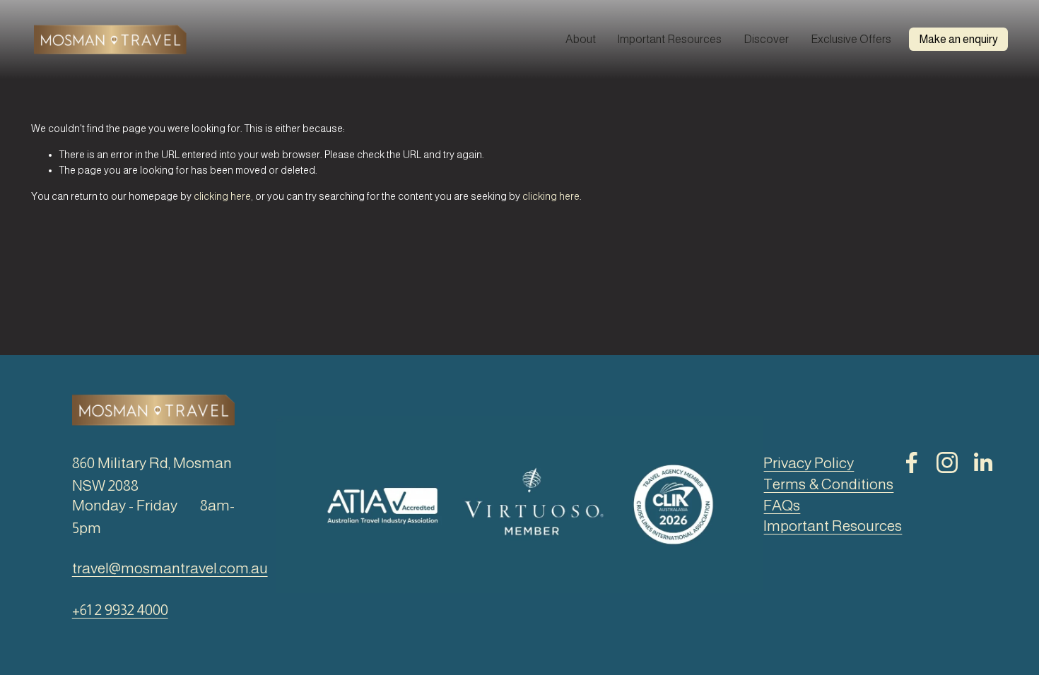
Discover (766, 39)
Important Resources (669, 39)
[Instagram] (947, 462)
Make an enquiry (959, 39)
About (580, 39)
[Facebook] (911, 462)
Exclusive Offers (851, 39)
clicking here (222, 196)
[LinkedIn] (982, 462)
